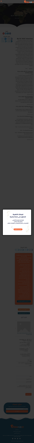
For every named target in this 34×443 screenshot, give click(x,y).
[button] (1, 1)
